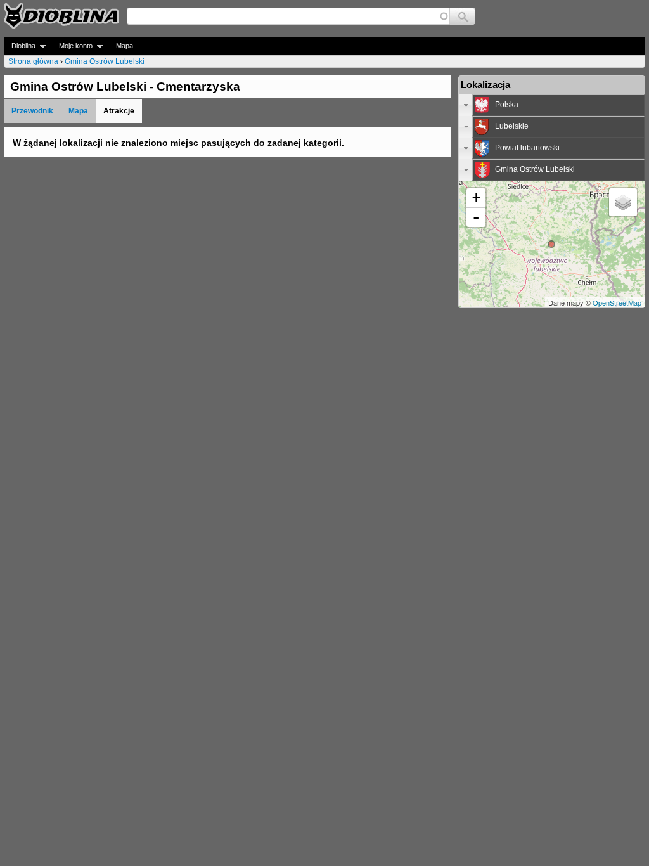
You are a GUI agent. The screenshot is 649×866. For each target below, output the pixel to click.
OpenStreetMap (617, 302)
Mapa (124, 45)
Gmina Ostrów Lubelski (105, 61)
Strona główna (33, 61)
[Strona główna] (61, 16)
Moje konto (72, 46)
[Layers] (623, 202)
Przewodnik (32, 111)
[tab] (552, 105)
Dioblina (19, 46)
